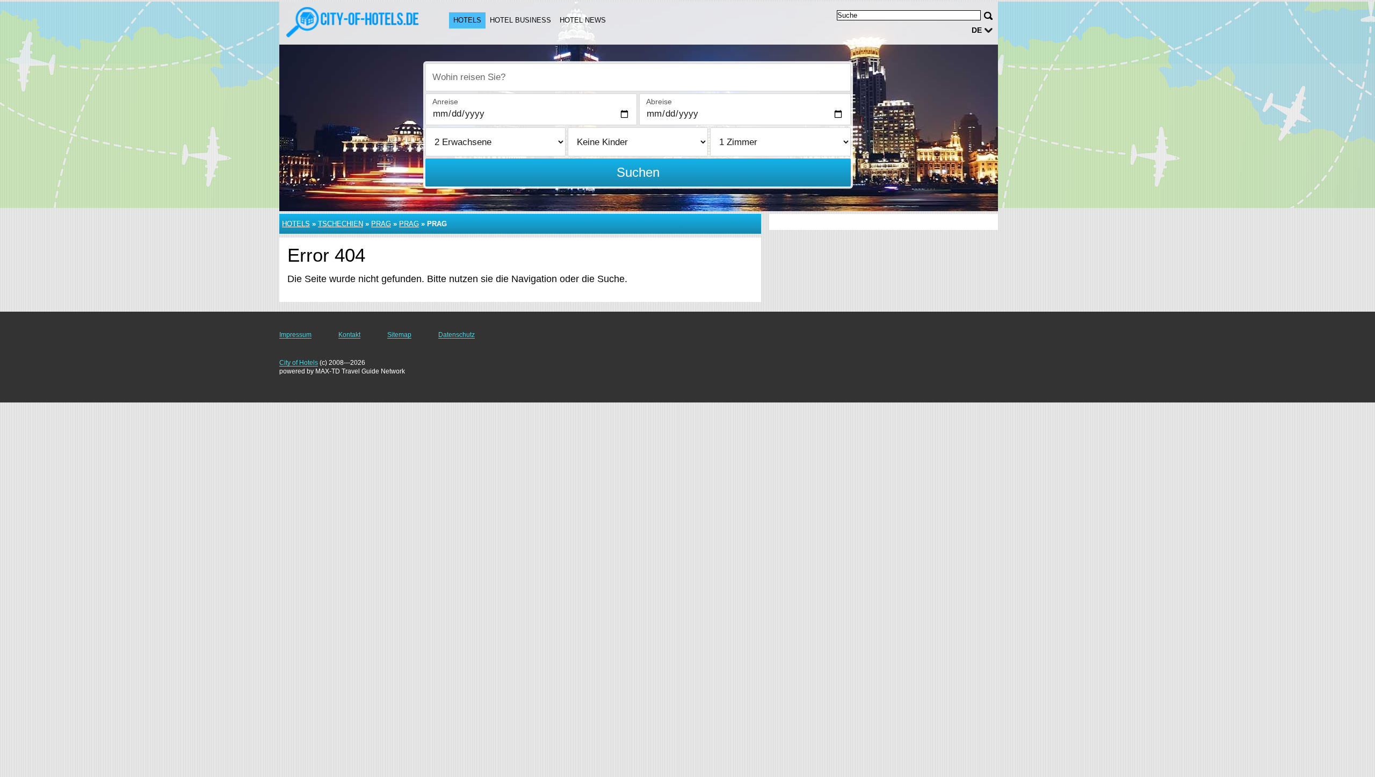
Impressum (295, 335)
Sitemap (399, 335)
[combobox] (638, 77)
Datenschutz (456, 335)
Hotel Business (520, 20)
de (977, 30)
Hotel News (583, 20)
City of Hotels (298, 362)
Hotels (467, 20)
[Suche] (988, 16)
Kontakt (349, 335)
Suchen (638, 172)
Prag (381, 224)
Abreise (659, 101)
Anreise (445, 101)
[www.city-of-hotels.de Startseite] (353, 22)
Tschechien (340, 224)
